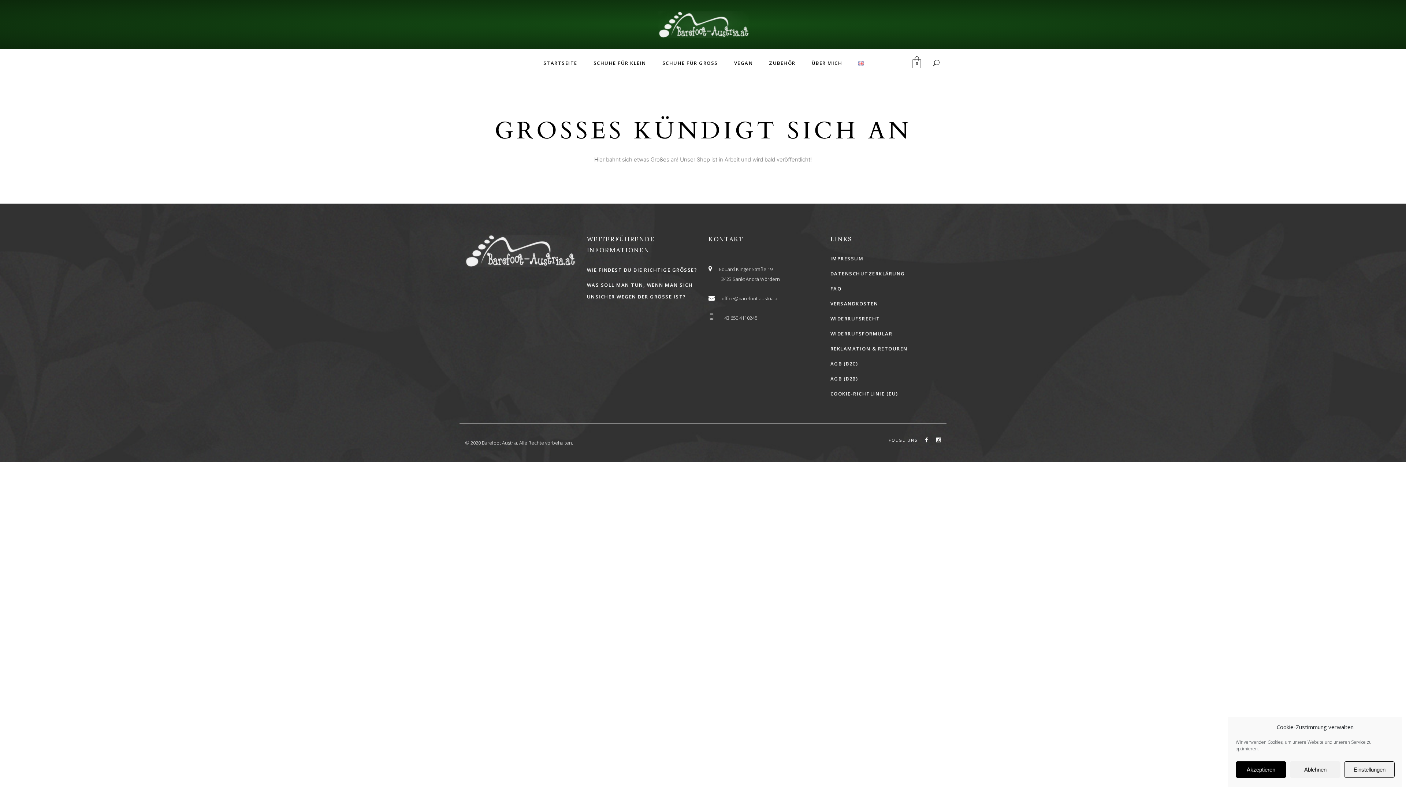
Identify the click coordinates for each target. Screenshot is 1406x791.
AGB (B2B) (844, 378)
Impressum (847, 258)
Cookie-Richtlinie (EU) (864, 393)
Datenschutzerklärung (867, 273)
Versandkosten (854, 303)
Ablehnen (1315, 769)
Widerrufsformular (861, 333)
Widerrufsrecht (855, 318)
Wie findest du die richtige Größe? (642, 270)
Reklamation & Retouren (869, 348)
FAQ (836, 288)
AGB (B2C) (844, 363)
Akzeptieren (1261, 769)
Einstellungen (1369, 769)
